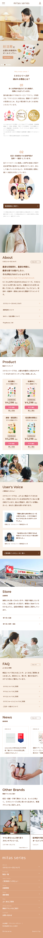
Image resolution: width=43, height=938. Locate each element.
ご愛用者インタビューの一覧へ (14, 553)
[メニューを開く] (3, 3)
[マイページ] (40, 3)
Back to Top (36, 931)
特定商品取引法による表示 (10, 926)
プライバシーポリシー (15, 923)
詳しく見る (11, 410)
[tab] (1, 64)
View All (34, 262)
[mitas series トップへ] (21, 3)
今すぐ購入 (11, 407)
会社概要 (5, 923)
